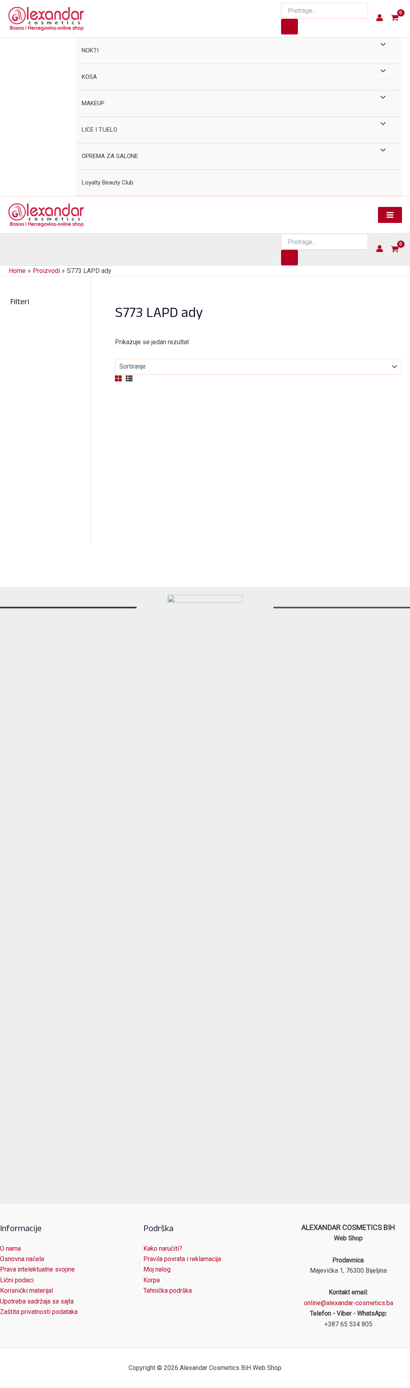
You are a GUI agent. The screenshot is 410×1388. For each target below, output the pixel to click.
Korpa (151, 1280)
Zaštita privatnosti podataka (39, 1312)
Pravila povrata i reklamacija (182, 1259)
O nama (10, 1248)
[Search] (289, 26)
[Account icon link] (379, 17)
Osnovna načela (22, 1259)
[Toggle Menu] (381, 45)
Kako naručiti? (162, 1248)
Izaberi (159, 543)
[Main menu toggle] (390, 215)
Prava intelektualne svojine (37, 1269)
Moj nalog (157, 1269)
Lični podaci (17, 1280)
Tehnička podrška (167, 1290)
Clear (156, 518)
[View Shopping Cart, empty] (394, 19)
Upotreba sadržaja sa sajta (37, 1301)
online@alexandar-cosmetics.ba (348, 1303)
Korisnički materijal (26, 1290)
